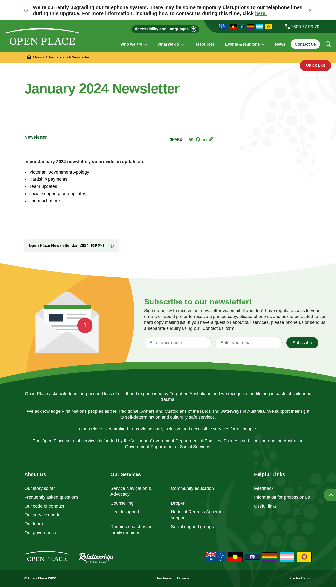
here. (261, 13)
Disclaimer (164, 578)
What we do (168, 44)
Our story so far (39, 488)
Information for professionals (282, 497)
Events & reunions (243, 44)
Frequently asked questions (51, 497)
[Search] (328, 44)
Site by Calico (300, 578)
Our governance (40, 532)
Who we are (132, 44)
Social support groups (192, 526)
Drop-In (178, 503)
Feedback (264, 488)
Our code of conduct (44, 506)
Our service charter (43, 514)
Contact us (305, 44)
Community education (192, 488)
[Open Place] (42, 36)
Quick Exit (315, 65)
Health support (124, 511)
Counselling (122, 503)
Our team (33, 523)
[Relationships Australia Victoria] (29, 57)
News (280, 44)
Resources (204, 44)
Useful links (265, 506)
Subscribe (302, 342)
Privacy (183, 578)
